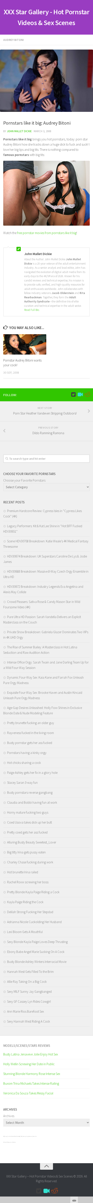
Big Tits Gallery (22, 1136)
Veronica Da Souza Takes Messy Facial (28, 1093)
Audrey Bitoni (13, 40)
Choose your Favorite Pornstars (24, 480)
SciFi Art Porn (16, 1136)
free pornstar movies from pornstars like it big (46, 233)
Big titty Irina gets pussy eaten (26, 852)
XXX (4, 1136)
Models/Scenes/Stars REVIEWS (26, 1046)
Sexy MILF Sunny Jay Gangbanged (29, 991)
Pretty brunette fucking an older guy (30, 723)
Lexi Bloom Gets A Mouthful (25, 932)
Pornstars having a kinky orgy (26, 753)
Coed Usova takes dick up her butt (29, 822)
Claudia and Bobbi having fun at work (32, 802)
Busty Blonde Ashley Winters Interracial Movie (36, 962)
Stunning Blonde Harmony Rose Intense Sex (31, 1074)
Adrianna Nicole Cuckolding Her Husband (34, 922)
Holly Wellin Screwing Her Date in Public (29, 1064)
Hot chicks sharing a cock (24, 763)
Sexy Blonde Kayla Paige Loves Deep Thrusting (37, 942)
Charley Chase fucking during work (30, 862)
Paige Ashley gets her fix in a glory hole (32, 773)
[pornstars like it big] (46, 224)
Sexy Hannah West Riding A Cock (28, 1021)
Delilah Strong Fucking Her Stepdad (30, 912)
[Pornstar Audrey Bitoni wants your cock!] (24, 344)
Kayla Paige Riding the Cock (25, 902)
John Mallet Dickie (19, 131)
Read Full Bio (31, 310)
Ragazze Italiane (11, 1142)
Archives (8, 1116)
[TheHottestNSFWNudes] (87, 394)
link (89, 1135)
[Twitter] (73, 394)
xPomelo (5, 1142)
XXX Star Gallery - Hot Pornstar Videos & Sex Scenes (47, 17)
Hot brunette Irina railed (22, 872)
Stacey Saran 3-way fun (22, 783)
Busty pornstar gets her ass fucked (29, 743)
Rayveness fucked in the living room (30, 733)
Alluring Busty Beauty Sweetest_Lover (31, 842)
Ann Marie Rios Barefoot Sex (25, 1011)
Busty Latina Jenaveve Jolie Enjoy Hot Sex (30, 1054)
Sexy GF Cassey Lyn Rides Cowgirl (29, 1001)
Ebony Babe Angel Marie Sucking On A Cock (35, 952)
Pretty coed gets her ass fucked (27, 832)
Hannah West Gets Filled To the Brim (30, 972)
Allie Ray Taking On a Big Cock (27, 982)
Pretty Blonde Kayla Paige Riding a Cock (33, 892)
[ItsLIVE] (80, 394)
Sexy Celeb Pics (9, 1136)
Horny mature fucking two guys (27, 812)
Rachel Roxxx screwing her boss (27, 882)
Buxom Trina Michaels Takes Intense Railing (31, 1083)
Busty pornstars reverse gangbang (30, 792)
